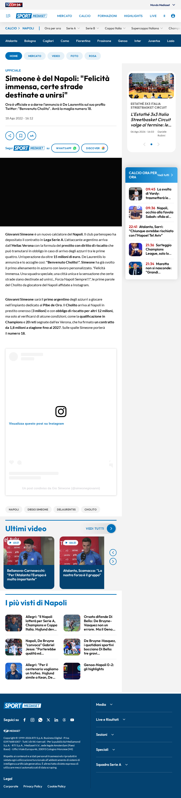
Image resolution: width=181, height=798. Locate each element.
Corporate (11, 786)
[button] (13, 56)
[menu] (8, 16)
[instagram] (32, 720)
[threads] (64, 720)
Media (101, 704)
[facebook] (24, 720)
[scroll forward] (113, 561)
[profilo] (173, 16)
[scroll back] (113, 552)
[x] (48, 720)
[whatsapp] (40, 720)
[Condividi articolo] (9, 135)
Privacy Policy (32, 786)
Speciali (102, 749)
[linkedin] (56, 720)
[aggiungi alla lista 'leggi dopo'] (21, 135)
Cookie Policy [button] (56, 786)
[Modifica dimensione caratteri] (31, 135)
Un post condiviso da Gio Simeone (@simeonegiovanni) (61, 488)
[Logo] (32, 16)
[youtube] (72, 720)
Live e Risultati (107, 719)
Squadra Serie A (108, 764)
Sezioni (101, 734)
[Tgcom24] (14, 5)
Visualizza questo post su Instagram (36, 423)
